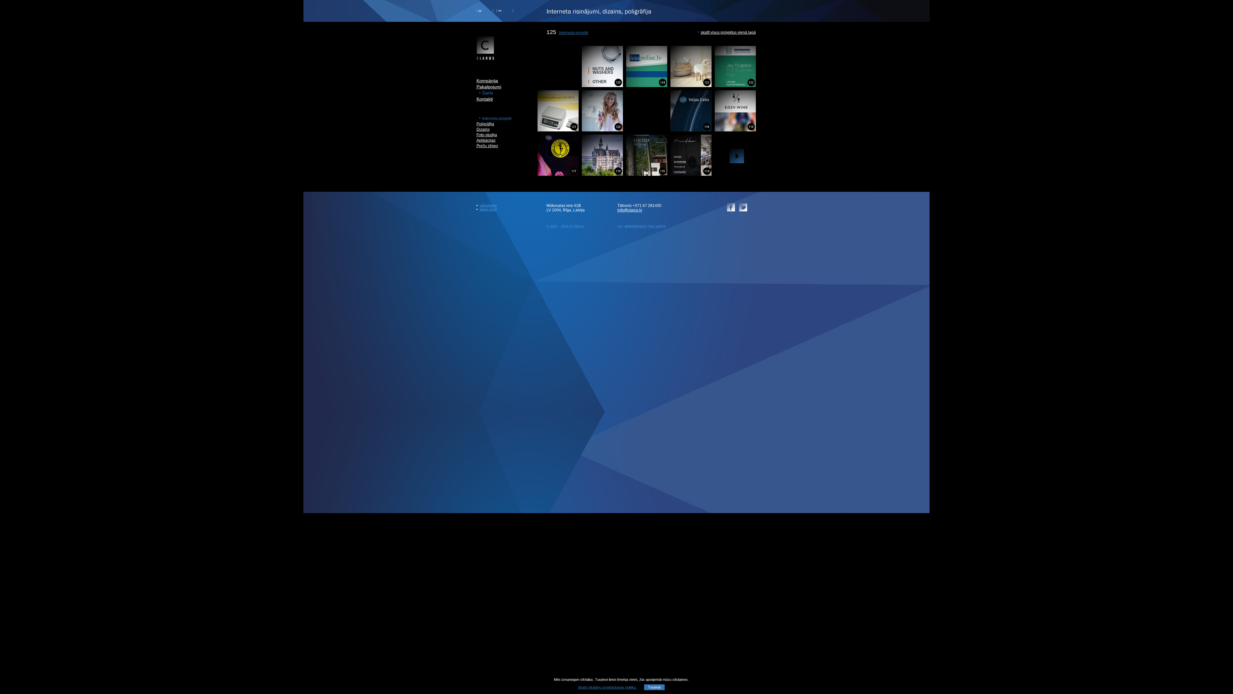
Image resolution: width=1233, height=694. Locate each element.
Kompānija (487, 80)
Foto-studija (487, 135)
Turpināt (654, 687)
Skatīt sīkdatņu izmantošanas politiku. (607, 687)
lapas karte (488, 209)
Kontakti (485, 99)
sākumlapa (488, 205)
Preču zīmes (487, 146)
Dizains (483, 129)
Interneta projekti (573, 33)
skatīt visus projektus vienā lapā (728, 32)
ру (480, 10)
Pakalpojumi (489, 86)
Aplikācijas (486, 140)
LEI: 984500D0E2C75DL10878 (641, 226)
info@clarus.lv (629, 210)
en (500, 10)
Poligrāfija (485, 124)
